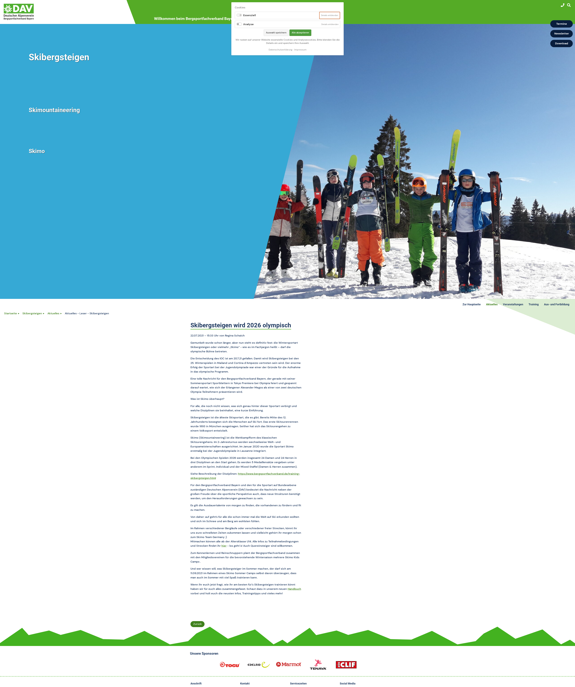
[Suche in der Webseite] (569, 5)
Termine (561, 23)
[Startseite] (70, 11)
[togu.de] (230, 666)
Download (561, 43)
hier (224, 546)
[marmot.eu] (288, 666)
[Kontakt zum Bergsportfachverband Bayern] (562, 5)
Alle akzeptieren (300, 32)
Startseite (10, 313)
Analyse (248, 24)
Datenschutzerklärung (280, 49)
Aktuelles (53, 313)
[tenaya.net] (318, 666)
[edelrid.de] (258, 666)
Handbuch (294, 589)
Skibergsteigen (32, 313)
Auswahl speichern (276, 32)
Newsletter (561, 33)
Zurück (197, 624)
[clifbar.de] (346, 666)
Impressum (300, 49)
